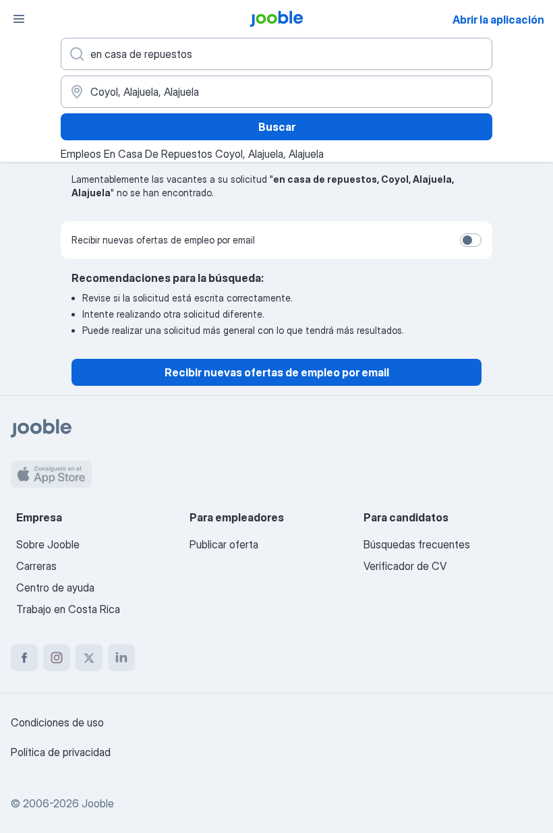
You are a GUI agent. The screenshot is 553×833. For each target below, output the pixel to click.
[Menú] (18, 18)
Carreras (36, 566)
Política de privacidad (61, 752)
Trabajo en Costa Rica (68, 609)
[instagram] (56, 657)
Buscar (276, 127)
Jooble (98, 803)
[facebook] (24, 657)
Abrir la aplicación (498, 19)
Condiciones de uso (57, 722)
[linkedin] (121, 657)
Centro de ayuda (55, 587)
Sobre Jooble (48, 544)
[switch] (471, 240)
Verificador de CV (404, 566)
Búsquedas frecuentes (416, 544)
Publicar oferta (224, 544)
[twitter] (89, 657)
